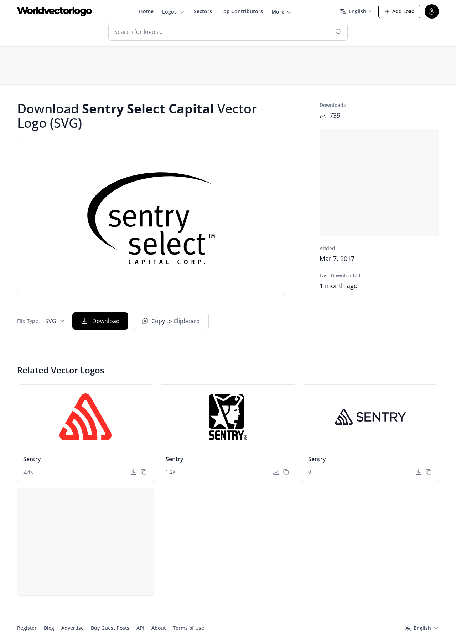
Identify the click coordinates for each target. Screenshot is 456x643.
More (277, 11)
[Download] (133, 472)
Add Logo (403, 11)
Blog (49, 627)
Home (146, 11)
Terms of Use (188, 627)
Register (27, 627)
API (140, 627)
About (158, 627)
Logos (169, 11)
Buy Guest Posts (110, 627)
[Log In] (432, 11)
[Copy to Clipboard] (143, 472)
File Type (27, 320)
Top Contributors (242, 11)
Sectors (203, 11)
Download (106, 321)
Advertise (72, 627)
